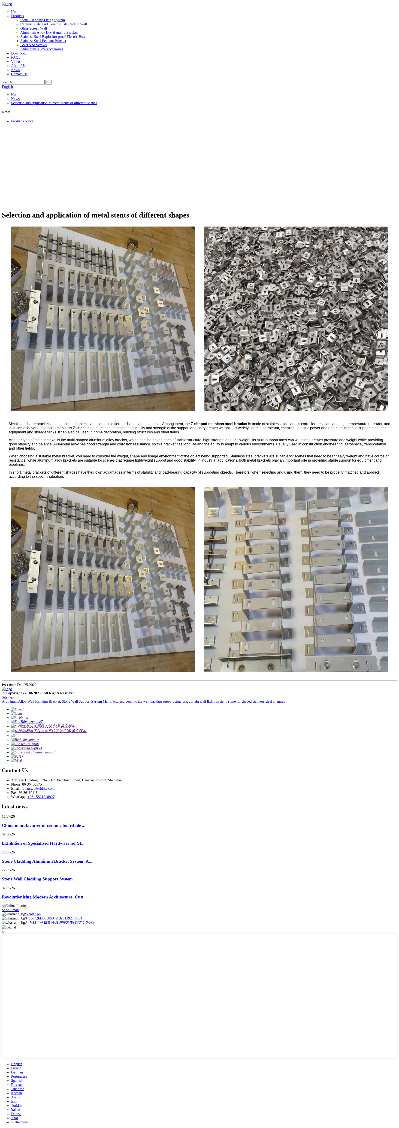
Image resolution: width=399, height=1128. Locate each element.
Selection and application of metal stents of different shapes (54, 103)
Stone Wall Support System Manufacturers (93, 701)
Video (15, 62)
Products (17, 16)
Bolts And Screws (33, 45)
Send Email (10, 910)
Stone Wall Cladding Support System (37, 879)
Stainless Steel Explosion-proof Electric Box (52, 37)
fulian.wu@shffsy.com (38, 788)
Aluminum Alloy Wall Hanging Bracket (31, 701)
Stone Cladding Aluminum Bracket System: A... (47, 861)
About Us (18, 66)
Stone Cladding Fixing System (42, 20)
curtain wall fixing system (207, 701)
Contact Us (19, 74)
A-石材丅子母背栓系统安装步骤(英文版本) (59, 923)
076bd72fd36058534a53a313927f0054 (53, 918)
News (15, 70)
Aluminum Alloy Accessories (41, 49)
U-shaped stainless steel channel (261, 701)
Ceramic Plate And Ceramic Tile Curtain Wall (53, 24)
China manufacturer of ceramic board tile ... (43, 825)
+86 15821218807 (40, 797)
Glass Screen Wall (33, 28)
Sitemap (8, 697)
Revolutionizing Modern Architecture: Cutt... (44, 897)
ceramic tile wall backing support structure (156, 701)
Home (15, 12)
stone (232, 701)
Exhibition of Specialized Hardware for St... (43, 843)
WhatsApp (33, 914)
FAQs (15, 57)
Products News (22, 121)
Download (19, 53)
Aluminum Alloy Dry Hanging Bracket (49, 32)
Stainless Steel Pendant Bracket (43, 41)
